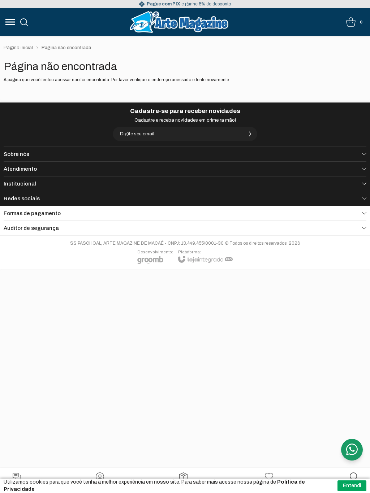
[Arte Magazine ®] (179, 22)
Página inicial (18, 47)
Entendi (352, 485)
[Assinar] (250, 134)
